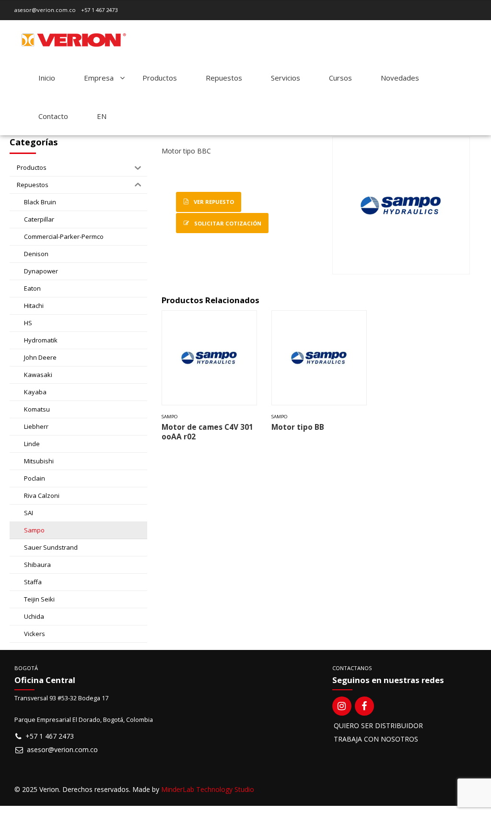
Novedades (400, 78)
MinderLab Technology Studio (207, 789)
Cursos (340, 78)
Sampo (170, 416)
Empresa (99, 78)
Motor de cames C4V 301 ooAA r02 (207, 432)
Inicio (46, 78)
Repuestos (224, 78)
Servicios (285, 78)
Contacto (53, 116)
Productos (159, 78)
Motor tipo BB (297, 427)
